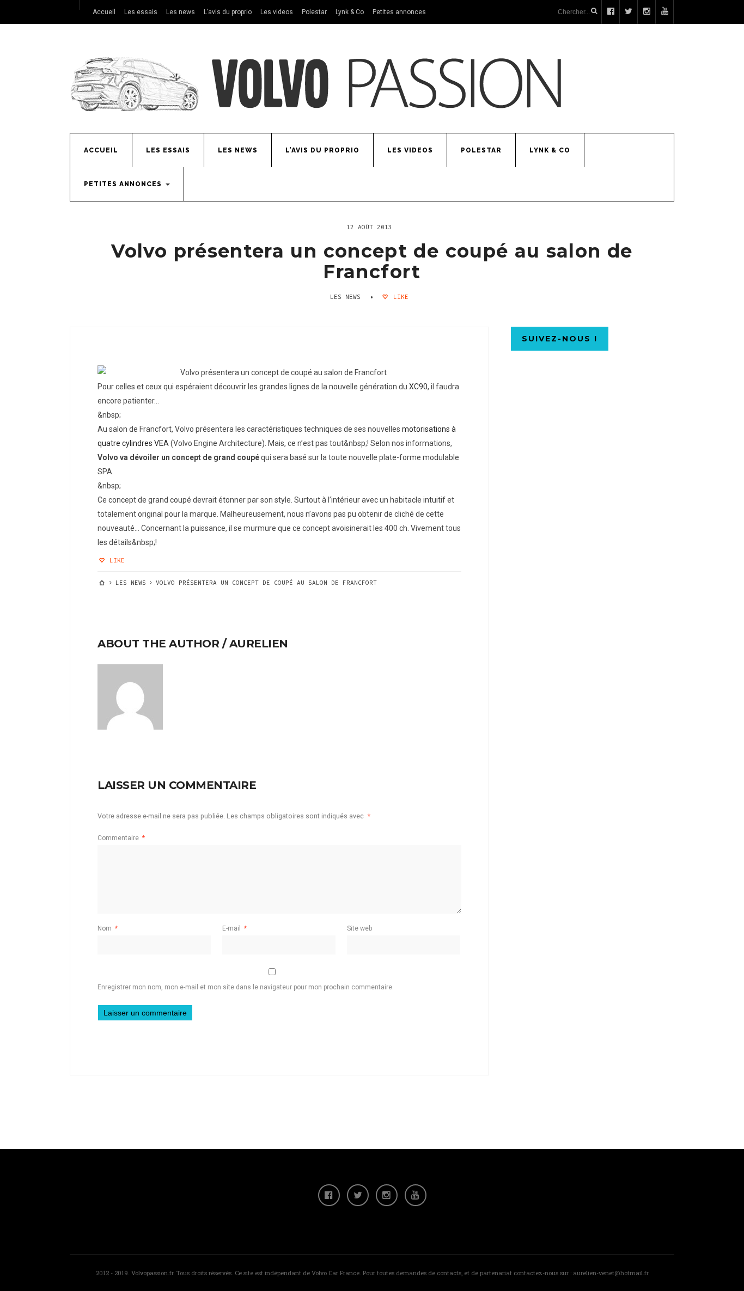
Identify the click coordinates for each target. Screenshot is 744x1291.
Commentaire (121, 838)
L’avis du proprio (228, 12)
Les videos (276, 12)
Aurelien (258, 643)
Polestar (314, 12)
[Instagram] (387, 1195)
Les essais (140, 12)
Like (398, 297)
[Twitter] (358, 1195)
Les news (180, 12)
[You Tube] (415, 1195)
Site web (359, 928)
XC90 (418, 386)
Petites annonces (399, 12)
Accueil (104, 12)
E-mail (234, 928)
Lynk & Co (350, 12)
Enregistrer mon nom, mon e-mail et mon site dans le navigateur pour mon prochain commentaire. (245, 987)
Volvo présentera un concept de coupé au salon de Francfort (371, 261)
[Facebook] (329, 1195)
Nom (107, 928)
